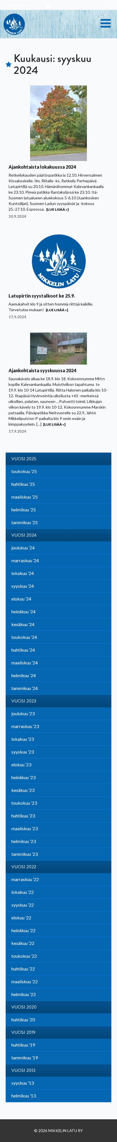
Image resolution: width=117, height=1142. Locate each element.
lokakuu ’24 (22, 573)
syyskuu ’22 (22, 904)
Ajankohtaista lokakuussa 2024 (42, 167)
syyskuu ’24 (22, 586)
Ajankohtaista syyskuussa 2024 (42, 370)
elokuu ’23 (21, 764)
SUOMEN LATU (15, 5)
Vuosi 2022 (23, 866)
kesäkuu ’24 (22, 624)
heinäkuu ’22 (23, 930)
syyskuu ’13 (22, 1082)
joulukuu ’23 (23, 713)
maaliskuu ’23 (24, 828)
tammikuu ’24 (24, 688)
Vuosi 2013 (23, 1070)
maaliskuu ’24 (24, 662)
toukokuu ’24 (24, 637)
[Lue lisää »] (57, 209)
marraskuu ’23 (25, 726)
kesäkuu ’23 (22, 790)
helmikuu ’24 (23, 675)
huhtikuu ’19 (23, 1044)
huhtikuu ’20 (23, 1019)
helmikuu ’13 (23, 1095)
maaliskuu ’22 (24, 981)
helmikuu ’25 (23, 509)
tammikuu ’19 (24, 1057)
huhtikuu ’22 (23, 968)
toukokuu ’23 (24, 803)
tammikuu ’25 (24, 522)
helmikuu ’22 (23, 994)
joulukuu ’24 (23, 547)
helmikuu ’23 (23, 841)
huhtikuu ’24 (23, 649)
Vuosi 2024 (23, 535)
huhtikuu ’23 (23, 815)
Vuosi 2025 (23, 458)
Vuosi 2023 (23, 701)
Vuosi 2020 (24, 1007)
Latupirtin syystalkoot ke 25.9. (42, 295)
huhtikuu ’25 (23, 484)
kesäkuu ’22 (22, 943)
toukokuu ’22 (24, 956)
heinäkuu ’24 (23, 611)
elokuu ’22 (21, 917)
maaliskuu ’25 (24, 496)
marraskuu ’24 (25, 560)
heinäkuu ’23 (23, 777)
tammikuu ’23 (24, 854)
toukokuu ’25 (24, 471)
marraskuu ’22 (25, 879)
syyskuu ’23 (22, 751)
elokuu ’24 (21, 598)
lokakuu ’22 (22, 892)
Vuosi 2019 (23, 1032)
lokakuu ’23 (22, 739)
